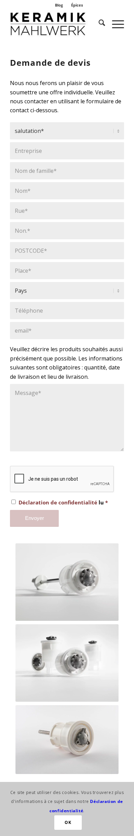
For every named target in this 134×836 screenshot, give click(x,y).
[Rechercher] (98, 24)
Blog (59, 5)
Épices (77, 5)
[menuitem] (59, 5)
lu (63, 502)
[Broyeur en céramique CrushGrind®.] (55, 24)
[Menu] (114, 24)
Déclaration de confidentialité (58, 502)
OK (68, 822)
